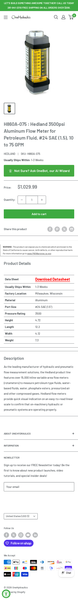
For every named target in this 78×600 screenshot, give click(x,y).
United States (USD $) (17, 516)
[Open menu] (6, 17)
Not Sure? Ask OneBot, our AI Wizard (42, 171)
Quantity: (9, 199)
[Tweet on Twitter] (64, 229)
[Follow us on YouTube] (28, 535)
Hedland (9, 153)
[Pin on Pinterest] (57, 229)
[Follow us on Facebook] (6, 535)
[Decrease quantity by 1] (22, 200)
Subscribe (16, 498)
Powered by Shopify (14, 592)
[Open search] (56, 17)
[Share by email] (71, 229)
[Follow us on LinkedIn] (35, 535)
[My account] (63, 17)
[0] (71, 17)
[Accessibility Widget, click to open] (6, 594)
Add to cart (39, 214)
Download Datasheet (52, 279)
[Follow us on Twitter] (13, 535)
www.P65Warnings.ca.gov (39, 253)
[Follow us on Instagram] (20, 535)
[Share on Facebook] (50, 229)
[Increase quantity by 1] (42, 200)
